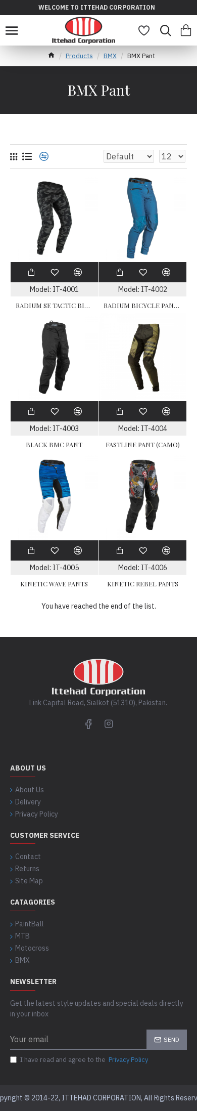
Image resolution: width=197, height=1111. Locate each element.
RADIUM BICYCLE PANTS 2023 (142, 306)
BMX (110, 56)
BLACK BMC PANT (54, 445)
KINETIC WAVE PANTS (54, 584)
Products (79, 56)
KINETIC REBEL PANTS (142, 584)
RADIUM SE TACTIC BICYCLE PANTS (54, 306)
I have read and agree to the (84, 1059)
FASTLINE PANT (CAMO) (143, 445)
